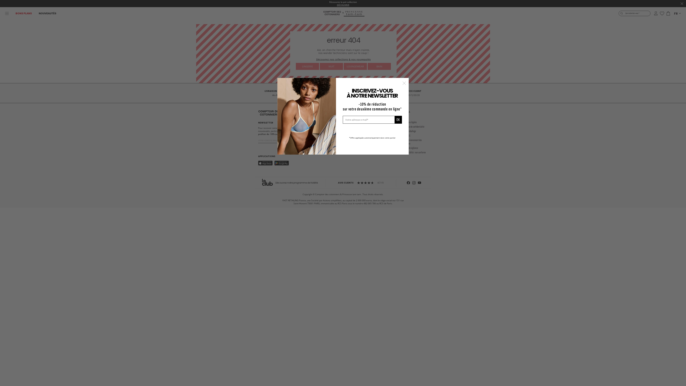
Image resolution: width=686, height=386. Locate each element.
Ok (398, 119)
